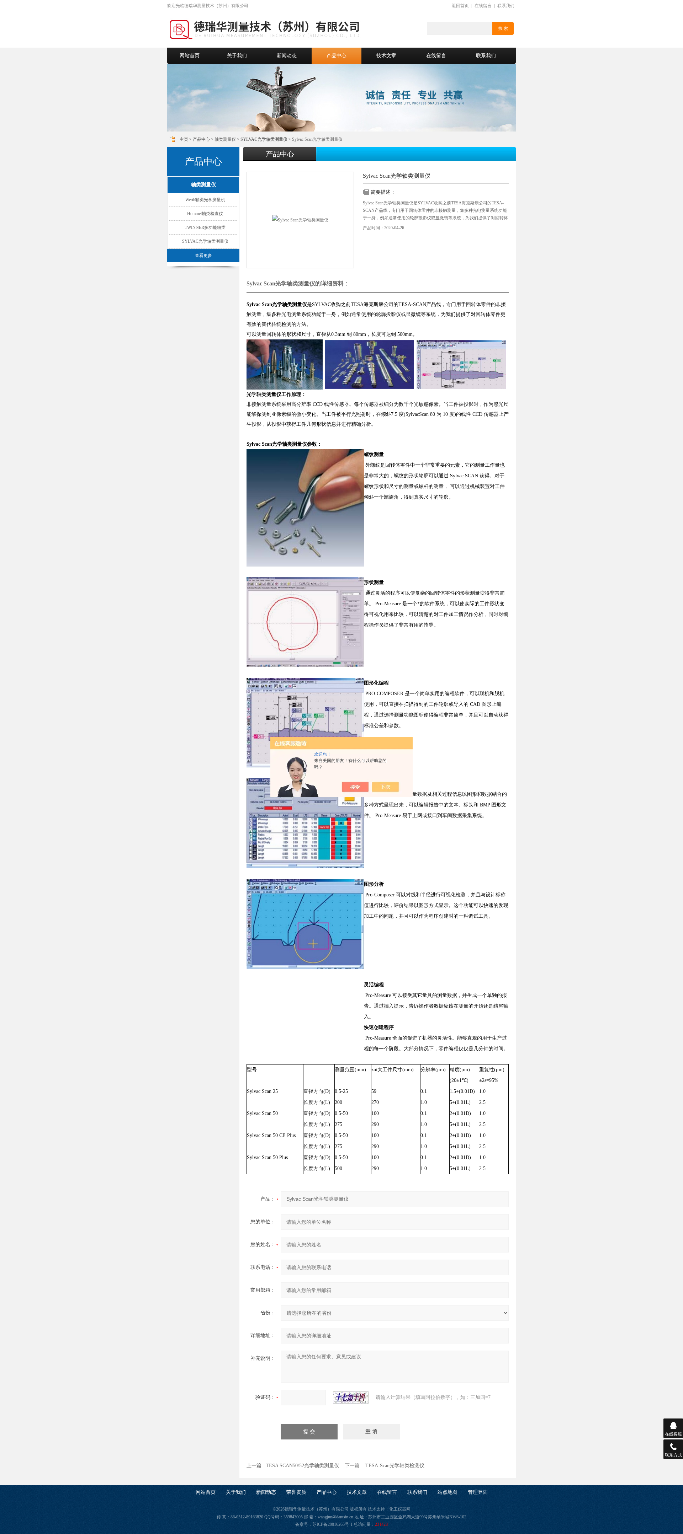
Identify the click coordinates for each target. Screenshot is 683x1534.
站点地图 (447, 1492)
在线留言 (483, 5)
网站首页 (190, 55)
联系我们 (505, 5)
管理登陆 (478, 1492)
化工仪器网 (400, 1509)
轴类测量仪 (225, 139)
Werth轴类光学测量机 (205, 199)
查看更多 (203, 255)
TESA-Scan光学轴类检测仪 (394, 1465)
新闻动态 (287, 55)
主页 (184, 139)
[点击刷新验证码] (351, 1397)
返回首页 (460, 5)
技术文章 (386, 55)
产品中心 (336, 55)
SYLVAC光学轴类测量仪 (205, 241)
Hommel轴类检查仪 (205, 213)
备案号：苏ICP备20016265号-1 (324, 1524)
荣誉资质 (296, 1492)
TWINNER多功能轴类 (205, 227)
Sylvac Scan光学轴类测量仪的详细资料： (298, 283)
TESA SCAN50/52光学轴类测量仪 (302, 1465)
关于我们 (237, 55)
